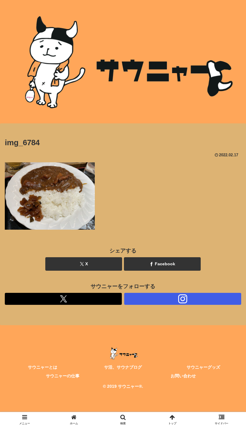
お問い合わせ (183, 375)
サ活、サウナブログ (123, 367)
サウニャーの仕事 (63, 375)
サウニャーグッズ (203, 367)
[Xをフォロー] (63, 299)
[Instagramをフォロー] (182, 299)
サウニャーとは (42, 367)
